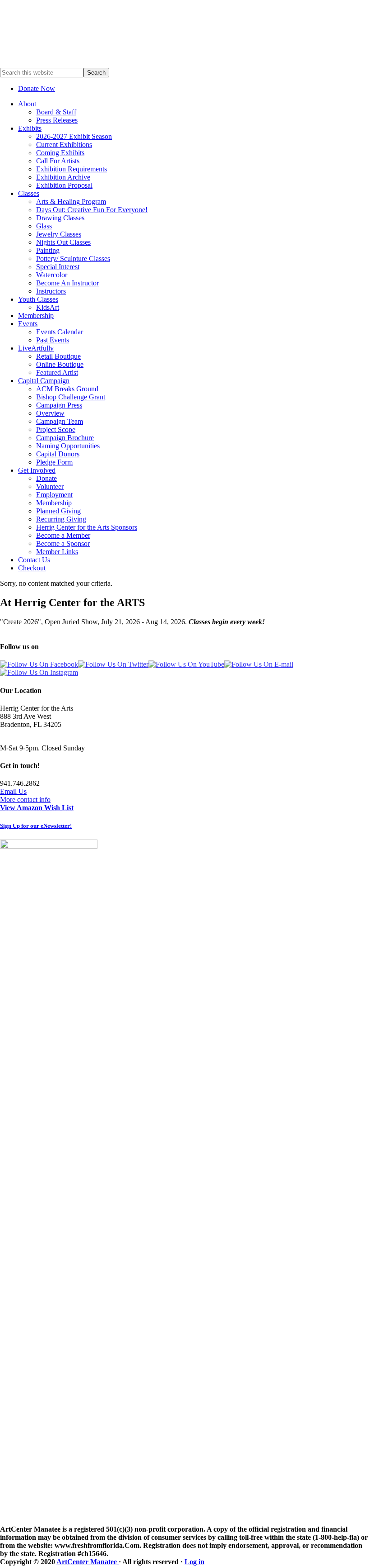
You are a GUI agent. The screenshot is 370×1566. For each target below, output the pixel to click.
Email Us (13, 791)
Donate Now (36, 88)
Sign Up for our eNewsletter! (36, 825)
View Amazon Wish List (37, 807)
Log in (194, 1562)
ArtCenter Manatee (87, 1562)
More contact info (25, 799)
